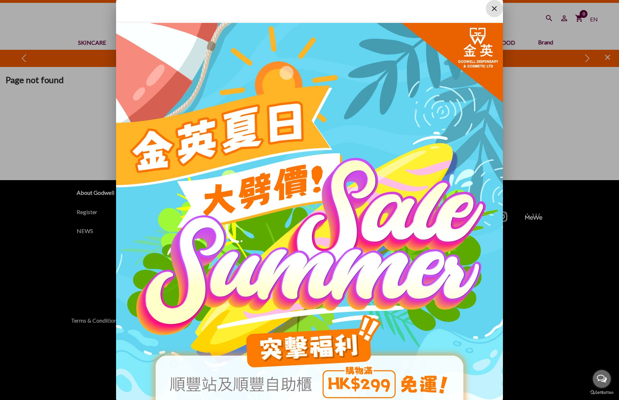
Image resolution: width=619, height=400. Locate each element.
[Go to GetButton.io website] (601, 392)
